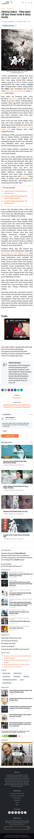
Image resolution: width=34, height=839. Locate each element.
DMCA (19, 736)
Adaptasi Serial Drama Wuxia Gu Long (15, 511)
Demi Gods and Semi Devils (16, 91)
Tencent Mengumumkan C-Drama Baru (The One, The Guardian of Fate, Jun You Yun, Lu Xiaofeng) (20, 724)
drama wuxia (20, 572)
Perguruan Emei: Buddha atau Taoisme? (15, 649)
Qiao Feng (13, 99)
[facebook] (25, 812)
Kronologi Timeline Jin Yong (11, 638)
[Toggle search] (28, 2)
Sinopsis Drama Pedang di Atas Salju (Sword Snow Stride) (14, 462)
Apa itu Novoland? (7, 646)
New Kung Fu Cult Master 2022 (14, 253)
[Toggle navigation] (31, 3)
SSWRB (11, 591)
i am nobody (25, 599)
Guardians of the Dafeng (15, 599)
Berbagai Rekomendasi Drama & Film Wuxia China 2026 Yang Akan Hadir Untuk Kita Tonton (20, 583)
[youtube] (22, 3)
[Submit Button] (28, 827)
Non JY (18, 626)
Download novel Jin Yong (17, 795)
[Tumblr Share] (15, 390)
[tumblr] (19, 812)
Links (17, 804)
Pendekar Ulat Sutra (24, 626)
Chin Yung (17, 754)
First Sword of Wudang (9, 641)
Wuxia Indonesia (23, 835)
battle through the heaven (15, 610)
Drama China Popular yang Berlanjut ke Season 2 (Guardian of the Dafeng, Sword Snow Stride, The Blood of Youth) (20, 604)
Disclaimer (17, 800)
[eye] (15, 812)
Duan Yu (24, 176)
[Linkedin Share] (12, 390)
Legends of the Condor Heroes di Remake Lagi (16, 535)
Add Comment (11, 436)
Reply (4, 431)
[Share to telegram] (21, 390)
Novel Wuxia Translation (25, 590)
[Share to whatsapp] (18, 390)
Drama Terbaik (13, 572)
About (17, 802)
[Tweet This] (5, 390)
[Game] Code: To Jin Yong (12, 666)
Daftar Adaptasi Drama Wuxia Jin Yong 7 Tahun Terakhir (16, 487)
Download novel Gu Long (17, 793)
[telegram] (12, 812)
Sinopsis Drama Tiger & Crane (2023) (17, 664)
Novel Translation (13, 590)
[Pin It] (9, 390)
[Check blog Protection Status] (9, 736)
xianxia (24, 610)
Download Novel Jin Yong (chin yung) (19, 621)
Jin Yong (11, 618)
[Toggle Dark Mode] (26, 2)
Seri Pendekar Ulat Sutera (16, 628)
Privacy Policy (17, 798)
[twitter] (22, 812)
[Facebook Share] (2, 390)
